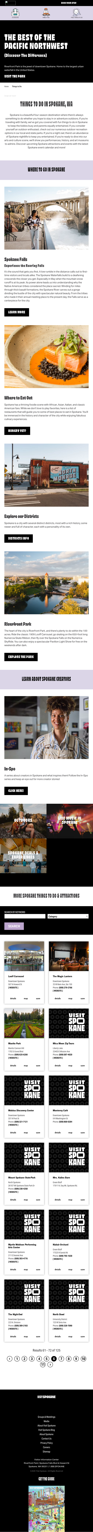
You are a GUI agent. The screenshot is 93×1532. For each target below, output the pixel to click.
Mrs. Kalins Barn (61, 1177)
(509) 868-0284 (65, 1121)
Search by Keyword (14, 912)
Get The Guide (46, 1479)
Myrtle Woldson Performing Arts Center (22, 1246)
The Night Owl (15, 1314)
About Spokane (46, 1434)
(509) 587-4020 (65, 1054)
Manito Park (14, 1043)
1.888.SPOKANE (56, 1466)
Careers (46, 1447)
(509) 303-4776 (21, 1258)
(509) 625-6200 (21, 1054)
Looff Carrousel (16, 976)
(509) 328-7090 (65, 1325)
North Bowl (58, 1314)
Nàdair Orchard (60, 1244)
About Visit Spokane (47, 1425)
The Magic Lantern (62, 976)
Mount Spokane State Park (21, 1177)
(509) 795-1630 (65, 1256)
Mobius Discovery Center (21, 1110)
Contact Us (46, 1438)
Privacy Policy (46, 1443)
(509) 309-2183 (21, 1325)
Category (53, 916)
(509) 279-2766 (65, 987)
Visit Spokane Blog (46, 1429)
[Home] (10, 3)
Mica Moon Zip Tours (63, 1043)
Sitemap (46, 1451)
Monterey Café (60, 1110)
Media (46, 1421)
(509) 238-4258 (21, 1188)
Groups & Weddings (46, 1416)
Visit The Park (14, 76)
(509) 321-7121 (21, 1121)
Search (14, 926)
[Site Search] (82, 3)
